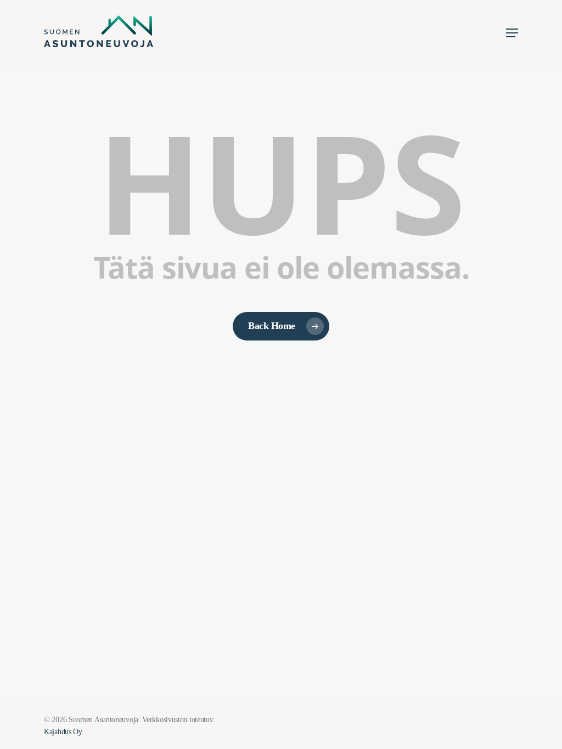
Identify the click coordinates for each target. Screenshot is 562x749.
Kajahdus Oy (63, 732)
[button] (512, 32)
